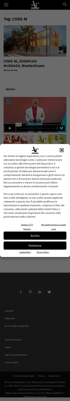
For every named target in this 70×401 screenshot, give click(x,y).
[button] (62, 150)
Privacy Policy (43, 252)
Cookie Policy (25, 252)
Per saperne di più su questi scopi (53, 226)
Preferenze (35, 245)
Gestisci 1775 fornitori (27, 226)
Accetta (35, 235)
